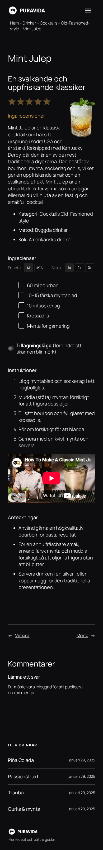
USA (39, 268)
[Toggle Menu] (88, 10)
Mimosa (22, 635)
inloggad (44, 687)
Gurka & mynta (24, 809)
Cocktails (48, 23)
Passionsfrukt (23, 776)
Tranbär (16, 792)
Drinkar (29, 23)
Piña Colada (21, 760)
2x (79, 268)
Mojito (82, 635)
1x (69, 268)
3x (90, 268)
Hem (14, 23)
